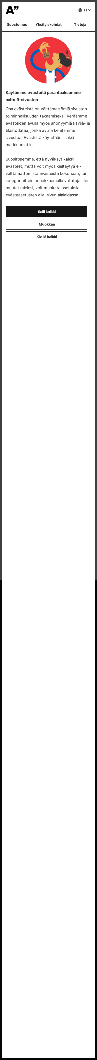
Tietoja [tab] (80, 24)
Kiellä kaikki (47, 237)
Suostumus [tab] (17, 24)
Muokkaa (47, 224)
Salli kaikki (47, 211)
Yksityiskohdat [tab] (48, 24)
